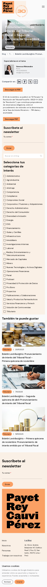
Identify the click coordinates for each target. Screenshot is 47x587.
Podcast (10, 279)
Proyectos (11, 291)
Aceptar (20, 582)
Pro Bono (11, 287)
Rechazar (7, 582)
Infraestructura (13, 236)
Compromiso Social (15, 200)
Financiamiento (13, 228)
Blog (4, 54)
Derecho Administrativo (17, 208)
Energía (10, 220)
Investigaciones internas (18, 244)
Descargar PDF (11, 119)
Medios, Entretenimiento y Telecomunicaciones (18, 254)
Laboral (10, 248)
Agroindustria (13, 180)
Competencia (13, 192)
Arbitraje (11, 188)
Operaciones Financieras (18, 271)
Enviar (9, 148)
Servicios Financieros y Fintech (20, 303)
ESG (8, 224)
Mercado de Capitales (17, 259)
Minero (10, 263)
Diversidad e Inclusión (16, 216)
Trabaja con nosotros (12, 555)
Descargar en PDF (13, 90)
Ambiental (11, 184)
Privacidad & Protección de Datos (22, 283)
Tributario (10, 47)
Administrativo (13, 176)
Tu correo (8, 137)
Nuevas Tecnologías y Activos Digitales (24, 267)
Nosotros (6, 545)
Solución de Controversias (19, 307)
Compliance (12, 196)
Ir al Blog (28, 540)
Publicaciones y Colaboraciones (21, 295)
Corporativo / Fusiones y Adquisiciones (24, 204)
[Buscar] (40, 156)
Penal (9, 275)
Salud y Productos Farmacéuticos (22, 299)
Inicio (4, 540)
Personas (6, 550)
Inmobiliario (12, 240)
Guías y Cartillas (14, 232)
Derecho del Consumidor (18, 212)
